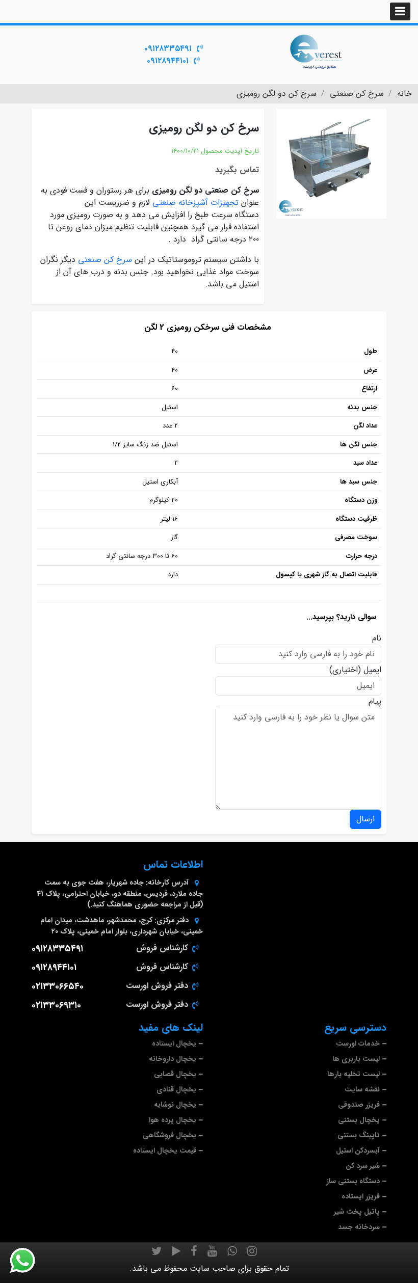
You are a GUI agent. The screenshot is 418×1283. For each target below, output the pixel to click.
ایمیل (372, 670)
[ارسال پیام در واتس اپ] (28, 1260)
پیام (375, 702)
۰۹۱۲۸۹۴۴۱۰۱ (168, 61)
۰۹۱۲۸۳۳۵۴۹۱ (168, 48)
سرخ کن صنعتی (105, 259)
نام (376, 638)
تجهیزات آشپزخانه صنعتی (195, 202)
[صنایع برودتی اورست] (316, 51)
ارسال (365, 819)
